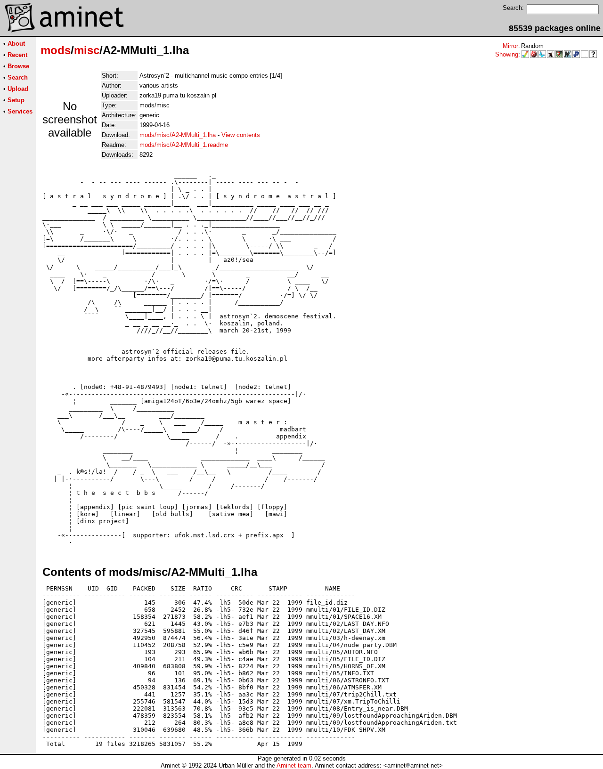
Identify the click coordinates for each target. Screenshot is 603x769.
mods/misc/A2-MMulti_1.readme (183, 144)
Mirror (510, 45)
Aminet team (294, 765)
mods (56, 50)
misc (86, 50)
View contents (240, 134)
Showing (506, 54)
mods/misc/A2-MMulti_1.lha (177, 134)
